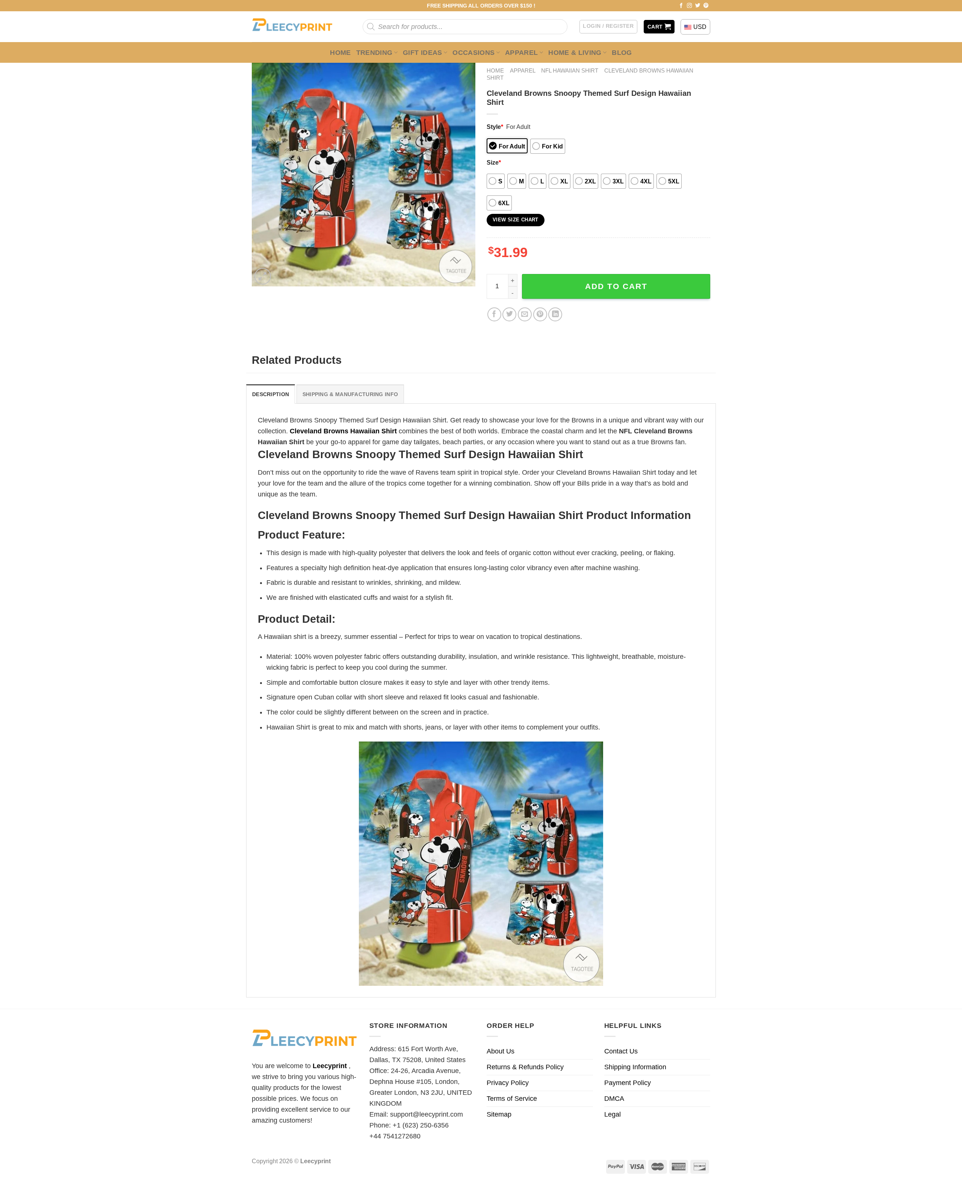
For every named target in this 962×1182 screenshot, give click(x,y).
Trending (374, 52)
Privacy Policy (508, 1083)
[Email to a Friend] (525, 314)
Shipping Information (635, 1067)
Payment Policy (627, 1083)
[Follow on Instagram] (689, 6)
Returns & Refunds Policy (525, 1067)
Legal (612, 1114)
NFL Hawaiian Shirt (569, 70)
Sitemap (499, 1114)
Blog (622, 52)
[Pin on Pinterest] (540, 314)
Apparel (521, 52)
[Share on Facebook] (494, 314)
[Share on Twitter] (509, 314)
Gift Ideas (422, 52)
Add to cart (616, 286)
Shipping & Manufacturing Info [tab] (350, 394)
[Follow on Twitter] (697, 6)
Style (495, 126)
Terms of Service (512, 1098)
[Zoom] (262, 276)
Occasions (473, 52)
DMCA (614, 1098)
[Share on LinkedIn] (555, 314)
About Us (500, 1051)
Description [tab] (270, 394)
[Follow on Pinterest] (706, 6)
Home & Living (575, 52)
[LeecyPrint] (296, 26)
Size (494, 162)
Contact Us (621, 1051)
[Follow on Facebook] (681, 6)
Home (340, 52)
